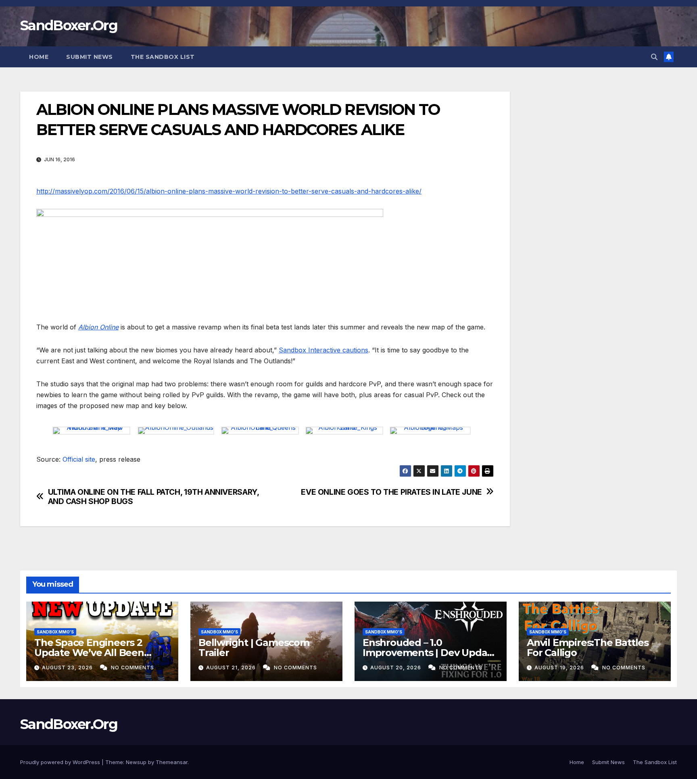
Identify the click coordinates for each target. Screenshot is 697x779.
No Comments (132, 667)
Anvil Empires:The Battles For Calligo (588, 647)
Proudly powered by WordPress (61, 762)
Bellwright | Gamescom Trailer (253, 647)
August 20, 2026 (396, 667)
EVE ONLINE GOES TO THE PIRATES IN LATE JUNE (391, 492)
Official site (79, 459)
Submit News (89, 56)
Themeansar (172, 762)
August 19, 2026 (560, 667)
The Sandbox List (163, 56)
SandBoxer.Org (68, 25)
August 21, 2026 (231, 667)
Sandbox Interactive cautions (323, 350)
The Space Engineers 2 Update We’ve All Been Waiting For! (89, 653)
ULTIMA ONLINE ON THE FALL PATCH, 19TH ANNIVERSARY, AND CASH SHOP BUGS (153, 496)
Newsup (136, 762)
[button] (654, 57)
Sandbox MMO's (55, 631)
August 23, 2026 (68, 667)
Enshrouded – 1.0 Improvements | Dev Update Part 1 (430, 653)
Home (38, 56)
